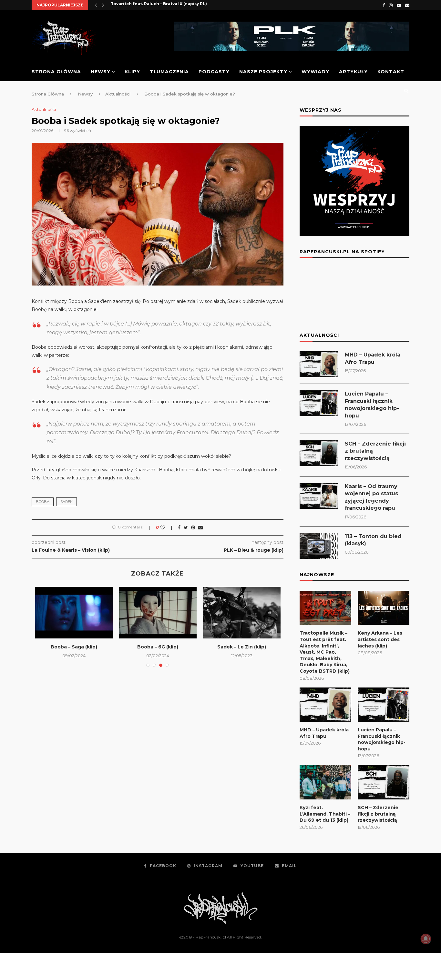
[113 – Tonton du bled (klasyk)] (319, 546)
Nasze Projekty (263, 72)
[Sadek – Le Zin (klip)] (242, 612)
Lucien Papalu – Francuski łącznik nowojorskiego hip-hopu (372, 404)
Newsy (100, 72)
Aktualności (44, 109)
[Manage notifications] (426, 939)
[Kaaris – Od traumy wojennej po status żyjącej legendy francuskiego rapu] (319, 496)
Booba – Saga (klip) (74, 647)
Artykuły (353, 72)
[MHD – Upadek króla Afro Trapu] (319, 364)
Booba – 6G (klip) (157, 647)
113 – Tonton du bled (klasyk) (373, 540)
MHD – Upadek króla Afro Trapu (372, 358)
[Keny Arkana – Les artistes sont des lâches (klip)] (383, 608)
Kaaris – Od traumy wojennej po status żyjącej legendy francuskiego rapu (371, 497)
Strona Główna (56, 72)
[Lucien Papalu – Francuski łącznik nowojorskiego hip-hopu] (319, 403)
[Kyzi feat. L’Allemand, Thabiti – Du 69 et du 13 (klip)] (325, 782)
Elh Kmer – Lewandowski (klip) (143, 5)
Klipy (132, 72)
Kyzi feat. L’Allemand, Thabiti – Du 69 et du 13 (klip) (325, 814)
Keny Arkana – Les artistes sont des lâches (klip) (380, 639)
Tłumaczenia (169, 72)
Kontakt (390, 72)
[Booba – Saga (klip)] (74, 612)
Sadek (66, 501)
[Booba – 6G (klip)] (158, 612)
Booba (42, 501)
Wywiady (315, 72)
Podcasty (214, 72)
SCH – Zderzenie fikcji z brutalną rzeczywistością (375, 451)
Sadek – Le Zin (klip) (241, 647)
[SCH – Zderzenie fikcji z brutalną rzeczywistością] (319, 453)
